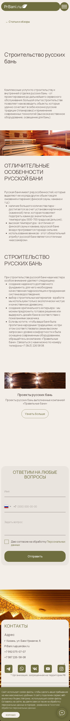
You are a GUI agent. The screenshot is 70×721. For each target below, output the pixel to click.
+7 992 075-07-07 (15, 651)
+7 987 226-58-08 (15, 657)
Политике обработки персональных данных (31, 706)
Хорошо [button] (11, 714)
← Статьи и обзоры (18, 21)
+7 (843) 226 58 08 (33, 345)
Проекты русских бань (35, 395)
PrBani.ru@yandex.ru (16, 646)
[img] (64, 6)
